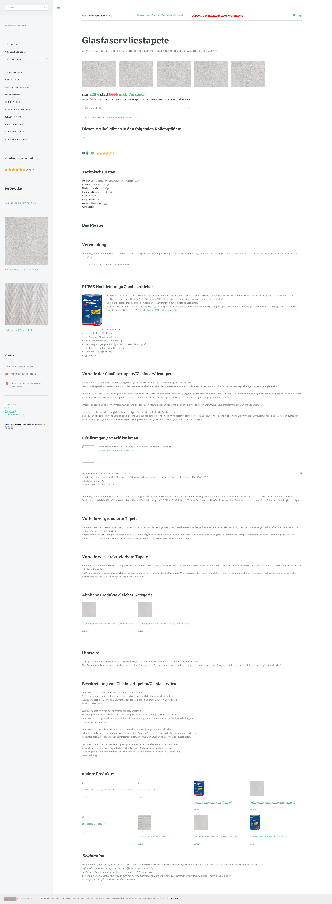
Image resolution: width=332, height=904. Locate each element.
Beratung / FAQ (13, 117)
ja (98, 199)
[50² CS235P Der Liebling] (144, 829)
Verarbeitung (13, 94)
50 (83, 137)
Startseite (11, 44)
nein (105, 202)
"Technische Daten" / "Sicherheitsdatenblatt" (157, 310)
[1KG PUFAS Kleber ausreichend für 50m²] (255, 829)
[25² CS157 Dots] (139, 782)
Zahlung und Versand (17, 87)
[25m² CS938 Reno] (83, 817)
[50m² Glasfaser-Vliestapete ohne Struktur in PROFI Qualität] (89, 616)
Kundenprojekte (14, 132)
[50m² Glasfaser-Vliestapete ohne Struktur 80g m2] (201, 829)
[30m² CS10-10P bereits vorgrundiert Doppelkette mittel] (83, 782)
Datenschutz (11, 411)
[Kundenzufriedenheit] (106, 153)
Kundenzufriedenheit (17, 139)
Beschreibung (12, 79)
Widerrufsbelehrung (14, 414)
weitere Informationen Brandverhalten (117, 450)
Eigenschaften (13, 72)
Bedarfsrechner (14, 124)
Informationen (13, 102)
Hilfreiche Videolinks (17, 109)
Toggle (59, 7)
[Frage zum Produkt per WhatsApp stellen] (92, 153)
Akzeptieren (10, 899)
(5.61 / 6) (20, 164)
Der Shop (97, 15)
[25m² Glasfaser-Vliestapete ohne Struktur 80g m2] (257, 795)
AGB (7, 407)
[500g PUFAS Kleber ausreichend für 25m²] (199, 795)
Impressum (10, 404)
